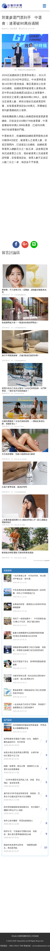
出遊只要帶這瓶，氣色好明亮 (14, 487)
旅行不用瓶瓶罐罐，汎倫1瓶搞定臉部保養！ (21, 355)
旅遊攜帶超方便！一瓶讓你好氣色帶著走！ (20, 323)
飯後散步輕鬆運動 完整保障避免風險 (17, 553)
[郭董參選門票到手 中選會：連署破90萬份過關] (16, 244)
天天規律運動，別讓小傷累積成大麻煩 (18, 454)
